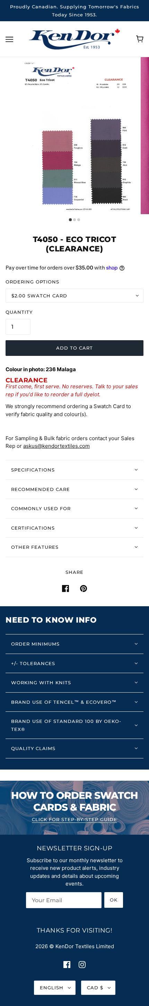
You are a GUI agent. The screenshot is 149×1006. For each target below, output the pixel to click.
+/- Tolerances (33, 663)
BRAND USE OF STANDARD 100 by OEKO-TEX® (66, 725)
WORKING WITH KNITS (41, 682)
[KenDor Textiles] (74, 38)
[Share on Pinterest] (83, 588)
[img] (66, 964)
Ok (113, 900)
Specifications (33, 470)
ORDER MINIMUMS (35, 644)
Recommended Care (40, 489)
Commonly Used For (41, 508)
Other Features (35, 547)
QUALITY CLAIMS (33, 748)
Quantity (19, 312)
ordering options (32, 281)
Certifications (33, 528)
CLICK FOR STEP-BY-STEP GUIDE (74, 819)
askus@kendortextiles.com (56, 446)
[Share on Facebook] (65, 588)
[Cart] (139, 39)
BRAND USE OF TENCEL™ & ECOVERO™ (63, 702)
